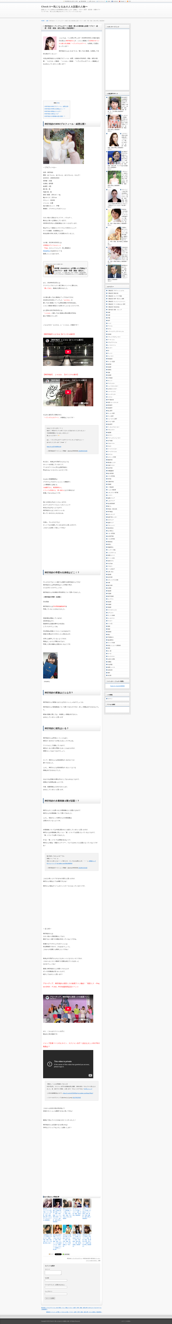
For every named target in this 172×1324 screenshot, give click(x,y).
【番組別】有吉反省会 (113, 307)
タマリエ (110, 454)
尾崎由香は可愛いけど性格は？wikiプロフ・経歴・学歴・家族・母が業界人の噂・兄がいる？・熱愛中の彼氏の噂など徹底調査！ (87, 1240)
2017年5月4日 (77, 1097)
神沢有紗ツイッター (95, 1258)
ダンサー (110, 348)
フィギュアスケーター (113, 427)
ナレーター (111, 356)
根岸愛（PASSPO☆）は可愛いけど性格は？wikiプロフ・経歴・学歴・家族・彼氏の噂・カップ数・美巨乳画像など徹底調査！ (77, 1240)
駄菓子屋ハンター (112, 517)
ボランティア (111, 514)
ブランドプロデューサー (114, 337)
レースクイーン (112, 345)
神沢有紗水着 (86, 1258)
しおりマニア (111, 500)
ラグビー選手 (111, 421)
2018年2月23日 (83, 868)
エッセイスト (111, 618)
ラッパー (110, 353)
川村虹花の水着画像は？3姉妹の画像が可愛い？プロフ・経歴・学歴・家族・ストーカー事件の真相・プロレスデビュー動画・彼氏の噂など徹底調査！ (57, 1215)
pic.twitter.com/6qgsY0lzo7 (85, 1093)
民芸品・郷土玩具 (112, 509)
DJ (108, 350)
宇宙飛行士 (111, 637)
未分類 (109, 675)
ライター (110, 621)
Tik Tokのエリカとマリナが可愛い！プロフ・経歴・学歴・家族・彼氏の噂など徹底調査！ (77, 1212)
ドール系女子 (111, 569)
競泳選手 (110, 424)
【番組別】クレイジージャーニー (116, 301)
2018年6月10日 (83, 451)
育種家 (109, 484)
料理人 (109, 544)
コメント (47, 1269)
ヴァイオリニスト (112, 610)
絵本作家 (110, 577)
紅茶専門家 (111, 536)
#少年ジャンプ (88, 1089)
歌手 (109, 320)
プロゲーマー (111, 443)
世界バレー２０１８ (113, 402)
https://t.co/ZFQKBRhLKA (54, 446)
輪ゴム (109, 506)
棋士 (109, 634)
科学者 (109, 479)
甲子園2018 (111, 399)
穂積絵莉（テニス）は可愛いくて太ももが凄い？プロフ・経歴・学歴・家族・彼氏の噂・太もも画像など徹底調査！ (74, 1312)
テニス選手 (111, 416)
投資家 (109, 367)
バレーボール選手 (112, 418)
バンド (109, 323)
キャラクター (111, 656)
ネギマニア (111, 520)
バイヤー (110, 495)
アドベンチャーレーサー (114, 438)
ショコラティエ (112, 552)
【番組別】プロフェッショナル (116, 290)
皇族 (109, 372)
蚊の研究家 (111, 473)
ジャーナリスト (112, 391)
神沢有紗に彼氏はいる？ (51, 113)
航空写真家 (111, 596)
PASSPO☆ (46, 251)
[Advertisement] (58, 85)
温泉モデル (111, 560)
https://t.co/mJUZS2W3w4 (70, 1093)
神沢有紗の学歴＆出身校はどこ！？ (54, 109)
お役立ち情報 (111, 659)
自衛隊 (109, 375)
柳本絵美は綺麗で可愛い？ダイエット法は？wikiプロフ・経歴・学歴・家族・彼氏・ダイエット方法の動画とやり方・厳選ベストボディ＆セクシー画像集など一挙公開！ (57, 1242)
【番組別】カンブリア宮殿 (115, 296)
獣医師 (109, 631)
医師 (109, 629)
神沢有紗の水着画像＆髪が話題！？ (54, 116)
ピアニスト (111, 612)
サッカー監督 (111, 361)
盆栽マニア (111, 522)
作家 (109, 582)
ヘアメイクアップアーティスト (116, 331)
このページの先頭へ (126, 1321)
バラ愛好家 (111, 487)
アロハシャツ (111, 525)
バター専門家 (111, 533)
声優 (109, 318)
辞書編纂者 (111, 470)
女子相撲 (110, 440)
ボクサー (110, 435)
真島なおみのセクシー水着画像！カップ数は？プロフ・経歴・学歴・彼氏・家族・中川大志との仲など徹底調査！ (67, 1213)
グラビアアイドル (112, 342)
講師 (109, 626)
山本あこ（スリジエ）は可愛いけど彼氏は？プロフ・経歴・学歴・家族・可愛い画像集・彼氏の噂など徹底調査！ (87, 1213)
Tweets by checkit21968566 (117, 686)
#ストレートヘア (51, 863)
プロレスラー (111, 429)
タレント (110, 380)
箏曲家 (109, 607)
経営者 (109, 364)
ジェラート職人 (112, 550)
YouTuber (110, 563)
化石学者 (110, 468)
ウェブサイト (48, 1291)
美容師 (109, 334)
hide (58, 103)
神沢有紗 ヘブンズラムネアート (74, 1258)
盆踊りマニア (111, 498)
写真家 (109, 593)
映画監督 (110, 358)
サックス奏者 (111, 615)
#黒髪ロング (92, 861)
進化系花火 (111, 528)
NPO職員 (110, 511)
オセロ (109, 446)
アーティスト (111, 339)
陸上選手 (110, 410)
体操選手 (110, 408)
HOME (42, 20)
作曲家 (109, 604)
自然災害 (110, 670)
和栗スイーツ (111, 555)
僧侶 (109, 648)
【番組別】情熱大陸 (113, 293)
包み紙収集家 (111, 503)
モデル (109, 328)
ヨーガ (109, 653)
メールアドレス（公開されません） (55, 1284)
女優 (47, 20)
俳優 (109, 312)
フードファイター (112, 449)
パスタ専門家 (111, 539)
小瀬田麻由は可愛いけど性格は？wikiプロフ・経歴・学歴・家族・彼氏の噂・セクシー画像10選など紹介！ (47, 1239)
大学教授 (110, 378)
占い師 (109, 651)
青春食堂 (110, 541)
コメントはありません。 (92, 1260)
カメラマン (111, 599)
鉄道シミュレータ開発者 (114, 645)
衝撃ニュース (111, 667)
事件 (109, 672)
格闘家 (109, 432)
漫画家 (109, 574)
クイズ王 (110, 623)
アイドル (110, 326)
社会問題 (110, 664)
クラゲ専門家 (111, 476)
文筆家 (109, 588)
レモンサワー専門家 (113, 492)
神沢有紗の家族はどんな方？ (52, 111)
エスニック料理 (112, 457)
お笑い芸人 (111, 571)
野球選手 (110, 405)
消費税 (109, 661)
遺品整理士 (111, 640)
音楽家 (109, 601)
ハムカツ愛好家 (112, 489)
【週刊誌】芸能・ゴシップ (115, 309)
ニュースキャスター (113, 386)
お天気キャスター (112, 389)
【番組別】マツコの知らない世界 (116, 304)
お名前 (47, 1278)
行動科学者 (111, 481)
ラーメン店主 (111, 558)
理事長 (109, 369)
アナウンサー (111, 383)
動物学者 (110, 459)
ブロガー (110, 566)
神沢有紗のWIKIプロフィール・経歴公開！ (56, 106)
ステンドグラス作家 (113, 580)
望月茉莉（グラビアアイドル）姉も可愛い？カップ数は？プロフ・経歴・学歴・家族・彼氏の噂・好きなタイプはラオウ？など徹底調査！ (47, 1214)
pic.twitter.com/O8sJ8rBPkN (64, 863)
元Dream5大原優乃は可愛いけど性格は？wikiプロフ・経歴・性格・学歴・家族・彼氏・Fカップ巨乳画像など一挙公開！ (67, 1240)
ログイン (110, 698)
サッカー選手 (111, 413)
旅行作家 (110, 585)
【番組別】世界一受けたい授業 (116, 298)
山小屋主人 (111, 530)
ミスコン (110, 397)
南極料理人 (111, 547)
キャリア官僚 (111, 642)
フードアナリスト (112, 451)
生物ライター (111, 465)
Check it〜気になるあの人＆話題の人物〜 (64, 6)
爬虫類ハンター (112, 462)
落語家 (109, 591)
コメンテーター (112, 394)
